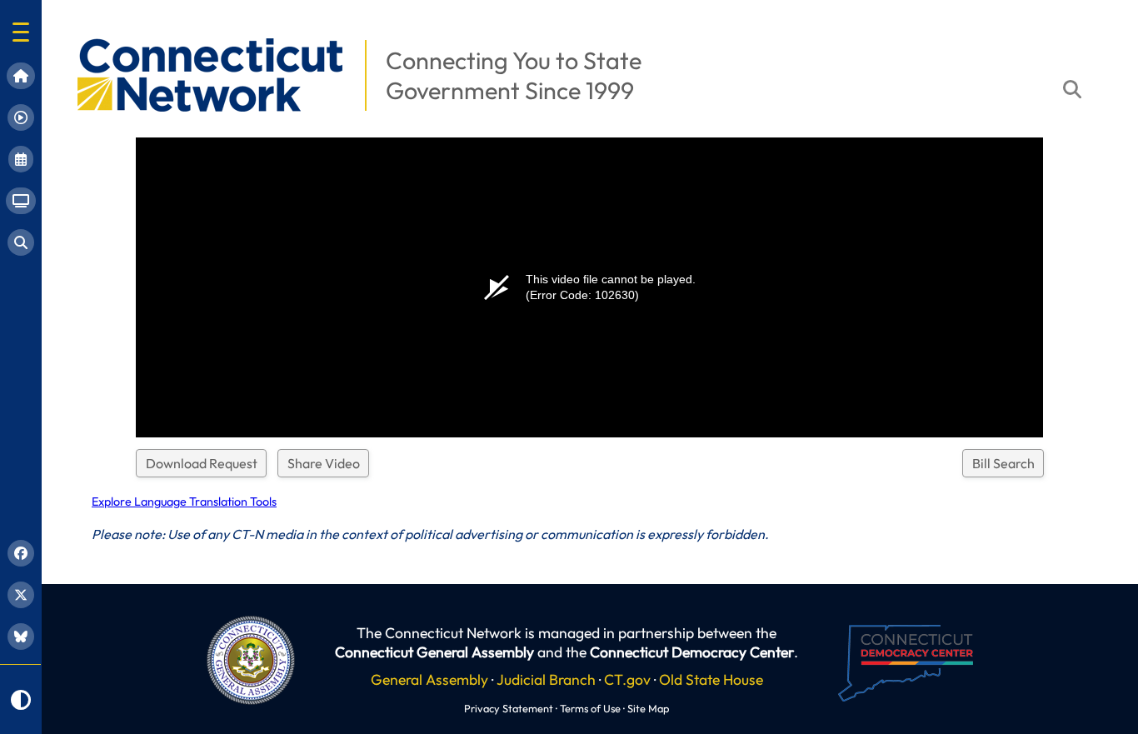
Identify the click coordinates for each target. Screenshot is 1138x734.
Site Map (648, 708)
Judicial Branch (546, 679)
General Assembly (429, 679)
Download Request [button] (201, 463)
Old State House (711, 679)
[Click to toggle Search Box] (1072, 89)
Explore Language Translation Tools (184, 501)
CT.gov (627, 679)
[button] (20, 32)
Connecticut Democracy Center (692, 652)
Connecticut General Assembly (434, 652)
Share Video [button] (323, 463)
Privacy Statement (508, 708)
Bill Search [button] (1003, 463)
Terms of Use (590, 708)
